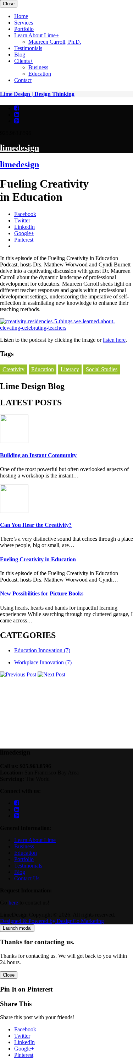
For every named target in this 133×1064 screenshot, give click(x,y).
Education (42, 369)
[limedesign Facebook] (16, 108)
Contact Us (26, 878)
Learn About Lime (35, 840)
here (13, 903)
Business (24, 846)
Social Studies (101, 369)
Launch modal (17, 928)
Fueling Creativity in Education (38, 559)
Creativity (13, 369)
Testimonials (119, 194)
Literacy (70, 369)
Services (114, 175)
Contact (113, 213)
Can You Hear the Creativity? (36, 525)
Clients (113, 207)
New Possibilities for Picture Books (41, 593)
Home (112, 169)
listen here (114, 340)
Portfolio (114, 181)
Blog (110, 201)
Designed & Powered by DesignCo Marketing (52, 921)
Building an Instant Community (38, 455)
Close (9, 3)
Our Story (116, 188)
